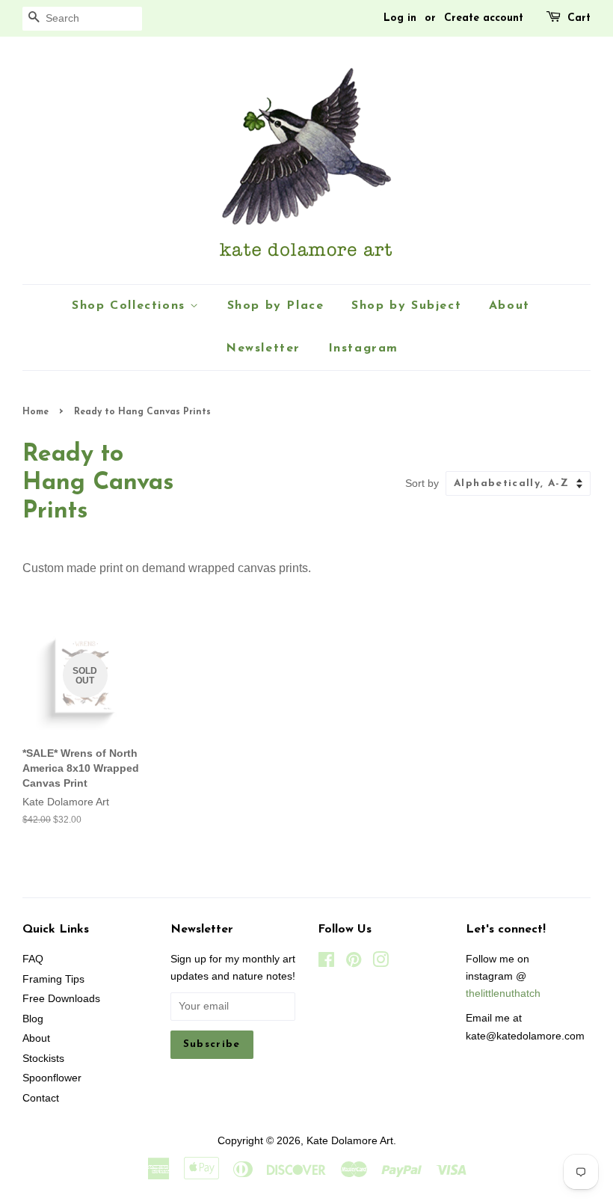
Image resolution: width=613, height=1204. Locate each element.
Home (35, 412)
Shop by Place (275, 306)
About (509, 306)
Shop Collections (131, 306)
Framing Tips (53, 979)
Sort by (422, 483)
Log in (399, 18)
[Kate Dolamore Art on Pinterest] (353, 962)
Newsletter (263, 348)
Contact (40, 1098)
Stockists (43, 1058)
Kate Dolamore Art (349, 1140)
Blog (32, 1019)
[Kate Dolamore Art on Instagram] (380, 962)
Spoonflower (51, 1078)
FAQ (32, 959)
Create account (483, 18)
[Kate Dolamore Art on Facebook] (326, 962)
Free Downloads (61, 998)
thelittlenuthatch (503, 993)
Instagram (363, 348)
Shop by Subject (406, 306)
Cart (579, 18)
